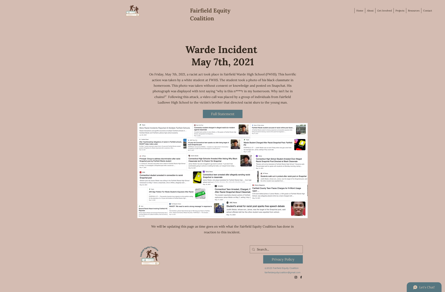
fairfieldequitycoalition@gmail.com (282, 272)
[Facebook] (301, 277)
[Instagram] (296, 277)
